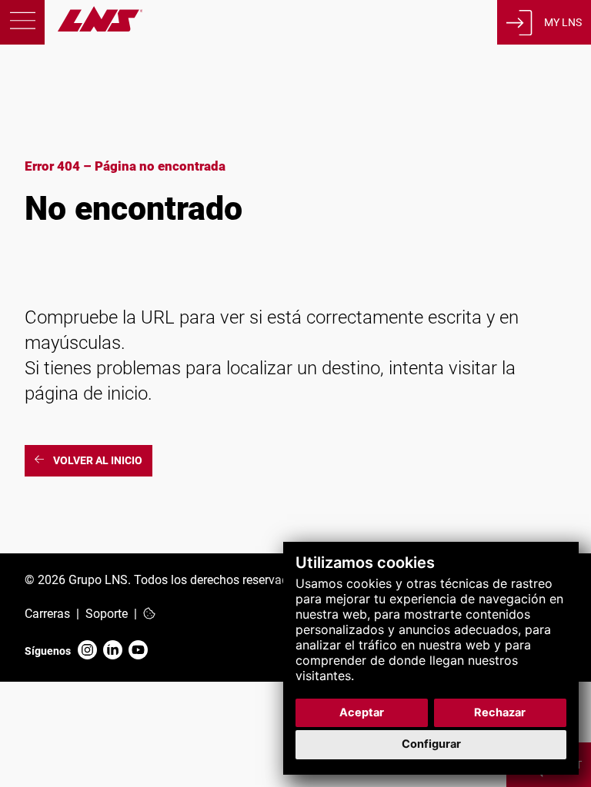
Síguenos (48, 651)
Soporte (106, 613)
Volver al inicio (97, 460)
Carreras (47, 613)
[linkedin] (112, 651)
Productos (111, 140)
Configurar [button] (431, 744)
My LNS (563, 22)
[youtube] (138, 651)
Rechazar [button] (500, 712)
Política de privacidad (105, 552)
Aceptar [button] (361, 712)
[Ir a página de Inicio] (71, 27)
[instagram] (87, 651)
